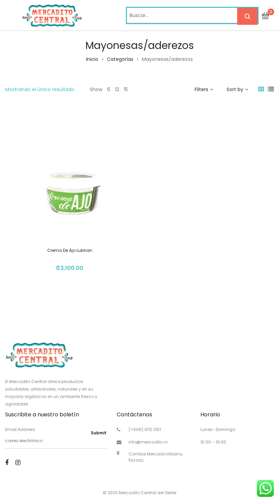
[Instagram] (17, 462)
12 (117, 89)
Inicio (92, 59)
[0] (265, 15)
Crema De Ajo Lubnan (69, 250)
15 (126, 89)
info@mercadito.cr (148, 442)
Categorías (120, 59)
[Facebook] (7, 462)
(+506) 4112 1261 (145, 429)
